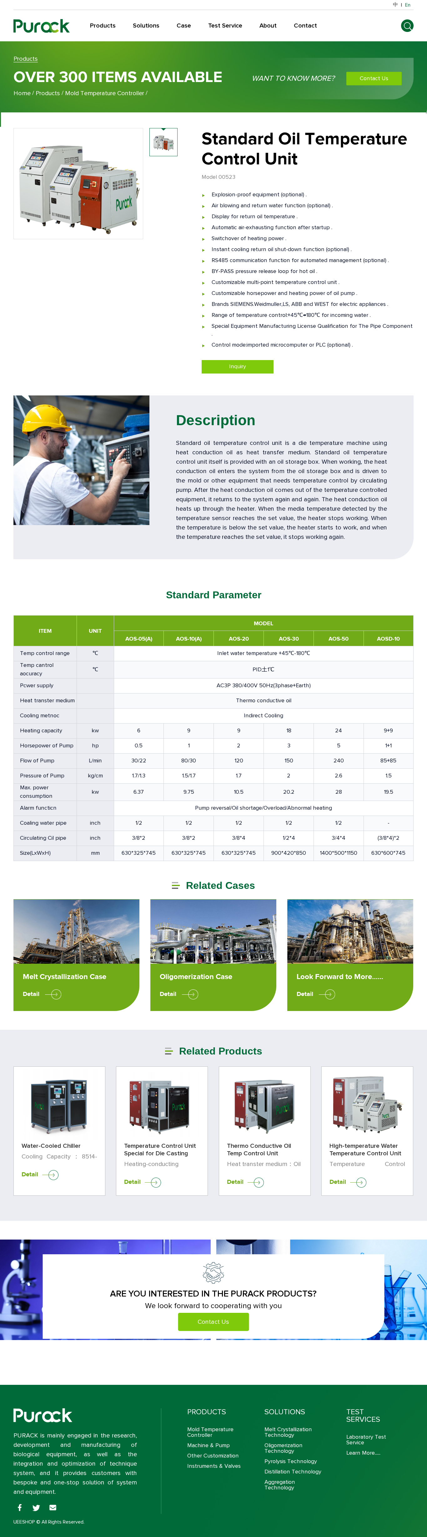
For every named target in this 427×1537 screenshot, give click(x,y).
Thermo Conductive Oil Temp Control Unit (259, 1149)
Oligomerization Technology (283, 1448)
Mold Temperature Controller (104, 93)
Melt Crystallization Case (64, 976)
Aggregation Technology (279, 1485)
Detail (32, 994)
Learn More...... (363, 1453)
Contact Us (374, 78)
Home (22, 93)
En (407, 5)
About (268, 25)
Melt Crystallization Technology (288, 1432)
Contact (305, 25)
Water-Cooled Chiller (51, 1146)
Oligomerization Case (196, 976)
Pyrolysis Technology (290, 1461)
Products (103, 25)
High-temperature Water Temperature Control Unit (365, 1149)
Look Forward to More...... (340, 976)
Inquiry (237, 366)
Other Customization (213, 1456)
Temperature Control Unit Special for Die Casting (160, 1149)
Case (184, 25)
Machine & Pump (208, 1445)
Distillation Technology (292, 1472)
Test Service (225, 25)
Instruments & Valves (214, 1466)
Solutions (146, 25)
